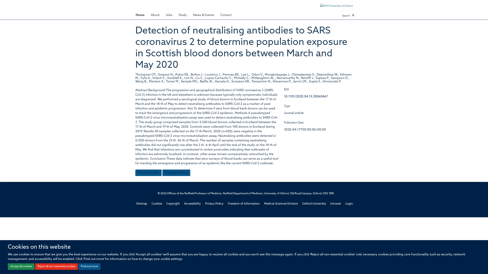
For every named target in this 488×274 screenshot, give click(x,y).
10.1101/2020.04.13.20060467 (306, 96)
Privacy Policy (214, 203)
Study (183, 15)
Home (140, 15)
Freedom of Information (244, 203)
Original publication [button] (176, 172)
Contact (226, 15)
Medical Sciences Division (281, 203)
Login (349, 203)
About (155, 15)
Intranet (335, 203)
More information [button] (148, 172)
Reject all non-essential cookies (56, 266)
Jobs (169, 15)
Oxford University (314, 203)
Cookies (157, 203)
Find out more (89, 266)
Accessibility (192, 203)
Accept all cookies (21, 266)
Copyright (173, 203)
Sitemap (141, 203)
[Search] (353, 16)
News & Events (203, 15)
